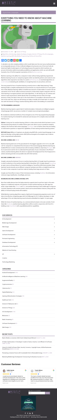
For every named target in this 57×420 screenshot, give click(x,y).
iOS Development (7, 311)
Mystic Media (20, 415)
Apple (18, 54)
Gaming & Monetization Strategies (12, 296)
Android (11, 54)
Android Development (8, 272)
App (15, 54)
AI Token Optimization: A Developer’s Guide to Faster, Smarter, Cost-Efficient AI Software (27, 342)
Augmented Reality (7, 280)
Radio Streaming (7, 319)
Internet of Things (21, 52)
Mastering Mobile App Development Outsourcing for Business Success (21, 357)
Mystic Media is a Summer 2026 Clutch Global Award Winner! (19, 338)
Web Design (5, 327)
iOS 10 (17, 140)
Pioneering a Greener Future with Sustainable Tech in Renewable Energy (22, 353)
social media (4, 82)
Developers (31, 126)
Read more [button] (5, 383)
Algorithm (5, 54)
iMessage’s (50, 148)
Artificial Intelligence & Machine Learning (13, 276)
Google (29, 54)
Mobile (19, 56)
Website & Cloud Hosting (9, 250)
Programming (25, 56)
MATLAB (14, 56)
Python (31, 56)
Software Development (8, 323)
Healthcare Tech (6, 300)
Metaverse (5, 315)
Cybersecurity (6, 288)
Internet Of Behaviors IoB (9, 304)
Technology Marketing (8, 262)
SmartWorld (13, 206)
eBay (24, 186)
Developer (23, 54)
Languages (50, 54)
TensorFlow (52, 163)
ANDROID (18, 157)
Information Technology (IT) (10, 246)
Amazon (17, 186)
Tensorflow (38, 56)
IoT (45, 54)
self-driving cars (34, 80)
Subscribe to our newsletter (34, 391)
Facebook (9, 204)
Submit (47, 393)
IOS (43, 54)
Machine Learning (6, 56)
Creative (4, 258)
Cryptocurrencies (7, 284)
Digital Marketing (7, 292)
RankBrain (43, 173)
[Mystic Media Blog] (9, 3)
